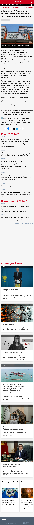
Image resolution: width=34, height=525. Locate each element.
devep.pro (25, 523)
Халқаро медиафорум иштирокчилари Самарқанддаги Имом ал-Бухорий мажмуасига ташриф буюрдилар (16, 177)
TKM (13, 5)
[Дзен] (14, 128)
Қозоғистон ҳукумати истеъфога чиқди (14, 186)
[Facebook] (20, 128)
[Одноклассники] (11, 128)
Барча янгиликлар (24, 223)
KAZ (2, 5)
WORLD (21, 5)
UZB (17, 5)
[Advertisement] (17, 244)
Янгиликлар (6, 8)
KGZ (6, 5)
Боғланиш (4, 519)
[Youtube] (23, 128)
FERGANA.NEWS (17, 2)
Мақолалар (16, 8)
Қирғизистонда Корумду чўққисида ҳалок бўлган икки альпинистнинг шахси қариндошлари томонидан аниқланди (15, 209)
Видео (23, 8)
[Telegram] (17, 128)
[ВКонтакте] (8, 128)
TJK (9, 5)
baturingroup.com (9, 523)
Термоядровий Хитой (10, 482)
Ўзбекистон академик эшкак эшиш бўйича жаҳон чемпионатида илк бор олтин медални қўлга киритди (16, 194)
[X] (5, 128)
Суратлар (29, 8)
